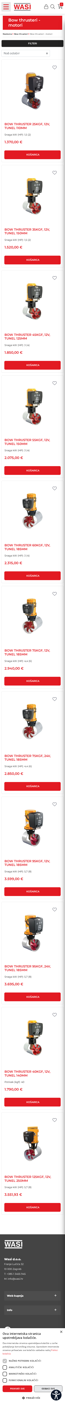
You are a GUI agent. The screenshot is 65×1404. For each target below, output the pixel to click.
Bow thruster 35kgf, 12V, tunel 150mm (27, 231)
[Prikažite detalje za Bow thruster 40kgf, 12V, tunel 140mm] (32, 1038)
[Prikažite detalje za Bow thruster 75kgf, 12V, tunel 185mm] (32, 617)
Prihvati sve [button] (17, 1388)
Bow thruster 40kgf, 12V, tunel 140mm (27, 1073)
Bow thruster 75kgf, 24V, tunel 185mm (28, 758)
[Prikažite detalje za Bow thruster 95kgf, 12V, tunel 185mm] (32, 828)
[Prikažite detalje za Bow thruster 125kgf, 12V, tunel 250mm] (32, 1144)
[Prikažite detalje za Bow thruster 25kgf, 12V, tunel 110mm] (32, 91)
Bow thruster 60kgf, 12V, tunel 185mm (27, 547)
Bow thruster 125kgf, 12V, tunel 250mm (28, 1179)
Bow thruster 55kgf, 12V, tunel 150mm (27, 442)
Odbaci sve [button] (48, 1388)
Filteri (32, 43)
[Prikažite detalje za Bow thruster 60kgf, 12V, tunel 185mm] (32, 512)
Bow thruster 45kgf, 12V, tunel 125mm (27, 337)
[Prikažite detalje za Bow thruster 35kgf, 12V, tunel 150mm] (32, 196)
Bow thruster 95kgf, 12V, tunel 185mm (27, 863)
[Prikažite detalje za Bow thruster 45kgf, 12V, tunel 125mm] (32, 301)
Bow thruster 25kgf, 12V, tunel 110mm (27, 126)
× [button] (61, 1332)
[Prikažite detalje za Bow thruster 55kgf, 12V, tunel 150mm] (32, 407)
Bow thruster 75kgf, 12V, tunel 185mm (27, 652)
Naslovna (7, 34)
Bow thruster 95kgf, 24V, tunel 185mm (28, 968)
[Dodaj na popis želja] (54, 67)
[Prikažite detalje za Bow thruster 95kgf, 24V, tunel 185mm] (32, 933)
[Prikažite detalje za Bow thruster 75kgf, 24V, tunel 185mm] (32, 723)
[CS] (56, 1395)
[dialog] (32, 1366)
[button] (46, 7)
